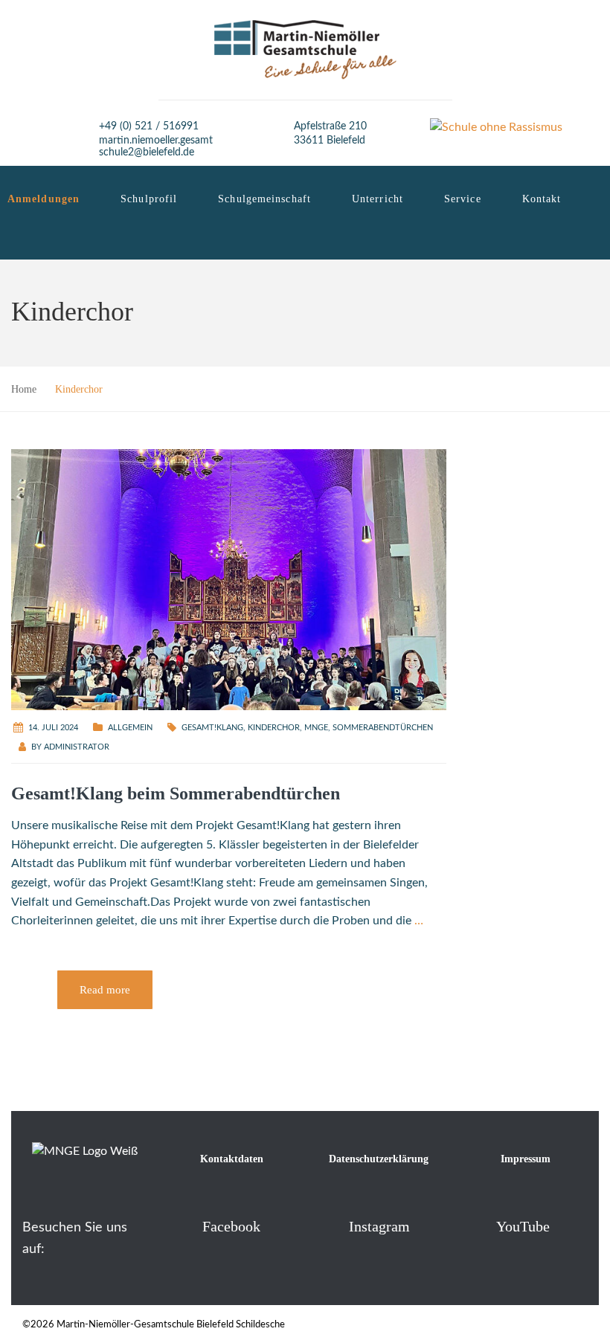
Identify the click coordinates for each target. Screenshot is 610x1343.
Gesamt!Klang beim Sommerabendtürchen (175, 793)
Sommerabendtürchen (383, 728)
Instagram (379, 1226)
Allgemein (130, 728)
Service (462, 198)
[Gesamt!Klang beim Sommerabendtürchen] (228, 578)
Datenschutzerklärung (378, 1159)
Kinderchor (274, 728)
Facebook (231, 1226)
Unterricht (377, 198)
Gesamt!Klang (212, 728)
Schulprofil (149, 198)
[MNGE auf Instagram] (324, 1225)
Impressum (525, 1159)
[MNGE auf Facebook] (178, 1225)
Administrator (76, 747)
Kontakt (542, 198)
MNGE (316, 728)
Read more (105, 990)
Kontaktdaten (231, 1159)
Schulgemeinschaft (264, 198)
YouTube (523, 1226)
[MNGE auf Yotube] (472, 1225)
